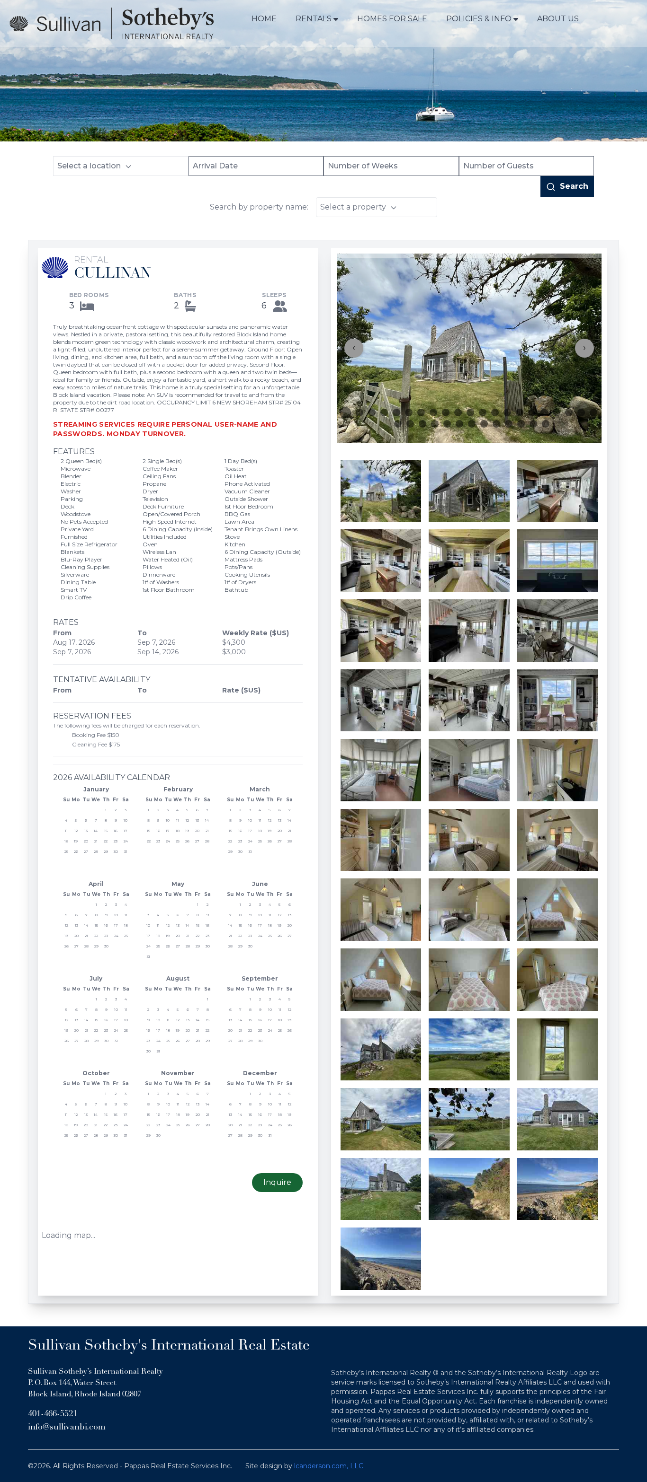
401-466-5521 (52, 1414)
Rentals (314, 18)
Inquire (277, 1182)
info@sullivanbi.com (67, 1427)
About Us (558, 18)
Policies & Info (479, 18)
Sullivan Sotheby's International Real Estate (169, 1346)
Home (264, 18)
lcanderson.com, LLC (328, 1466)
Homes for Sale (392, 18)
